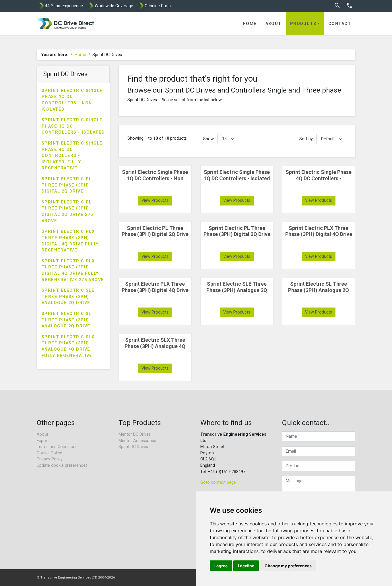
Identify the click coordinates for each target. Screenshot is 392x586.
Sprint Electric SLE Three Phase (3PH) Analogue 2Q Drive (68, 296)
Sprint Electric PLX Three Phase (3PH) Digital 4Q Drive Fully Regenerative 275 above (73, 270)
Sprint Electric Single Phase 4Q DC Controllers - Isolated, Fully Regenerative (72, 155)
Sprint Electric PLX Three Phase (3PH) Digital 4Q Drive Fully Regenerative (70, 241)
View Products (154, 200)
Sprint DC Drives (133, 446)
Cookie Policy (49, 453)
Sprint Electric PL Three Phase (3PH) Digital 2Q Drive (67, 185)
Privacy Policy (50, 459)
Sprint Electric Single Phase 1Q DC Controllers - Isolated (73, 126)
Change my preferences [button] (288, 565)
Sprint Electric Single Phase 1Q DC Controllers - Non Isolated (72, 100)
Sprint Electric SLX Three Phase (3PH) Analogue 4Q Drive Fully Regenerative (68, 346)
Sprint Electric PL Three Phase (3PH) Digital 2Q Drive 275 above (67, 211)
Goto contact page (218, 482)
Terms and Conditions (57, 446)
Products (303, 23)
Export (43, 440)
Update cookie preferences (62, 465)
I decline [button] (246, 565)
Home (250, 23)
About (273, 23)
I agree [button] (221, 565)
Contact (339, 23)
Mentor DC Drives (135, 434)
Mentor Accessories (137, 440)
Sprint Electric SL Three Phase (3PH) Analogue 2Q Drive (67, 319)
